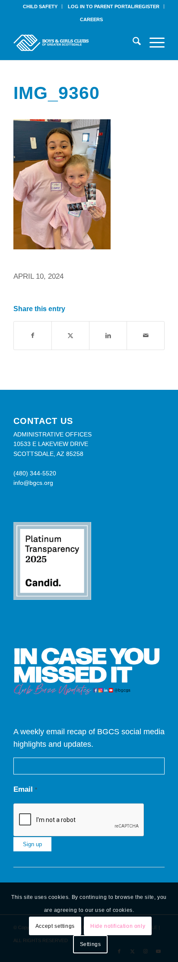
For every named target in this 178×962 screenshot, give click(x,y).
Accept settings (55, 926)
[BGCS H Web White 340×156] (73, 42)
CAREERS (91, 19)
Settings (90, 944)
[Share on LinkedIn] (108, 336)
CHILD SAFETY (40, 6)
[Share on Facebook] (32, 336)
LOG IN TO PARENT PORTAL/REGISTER (113, 6)
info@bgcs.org (33, 482)
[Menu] (153, 42)
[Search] (132, 42)
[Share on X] (70, 336)
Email (25, 789)
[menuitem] (40, 6)
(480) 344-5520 (34, 473)
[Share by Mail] (145, 336)
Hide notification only (117, 926)
